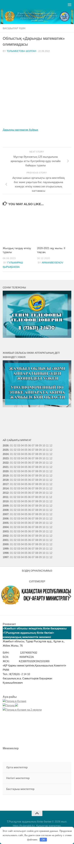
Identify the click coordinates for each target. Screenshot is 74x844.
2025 (5, 449)
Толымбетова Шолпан (21, 51)
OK (43, 839)
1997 (5, 557)
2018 (5, 479)
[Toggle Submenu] (65, 767)
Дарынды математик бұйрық (20, 129)
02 (15, 445)
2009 (5, 505)
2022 (5, 462)
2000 (5, 544)
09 (40, 449)
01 (11, 445)
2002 (5, 535)
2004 (5, 527)
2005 (5, 522)
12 (50, 449)
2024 (5, 454)
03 (18, 445)
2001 (5, 539)
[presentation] (4, 596)
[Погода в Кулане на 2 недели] (22, 709)
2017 (5, 484)
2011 (5, 497)
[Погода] (10, 705)
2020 (5, 471)
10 (43, 449)
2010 (5, 501)
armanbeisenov (52, 262)
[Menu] (69, 4)
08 (36, 445)
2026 (5, 445)
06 (29, 445)
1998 (5, 552)
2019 (5, 475)
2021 (5, 466)
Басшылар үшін (14, 28)
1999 (5, 548)
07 (33, 445)
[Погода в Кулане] (14, 701)
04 (22, 445)
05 (25, 445)
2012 (5, 492)
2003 (5, 531)
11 (47, 449)
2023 (5, 458)
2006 (5, 518)
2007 (5, 514)
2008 (5, 509)
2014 (5, 488)
